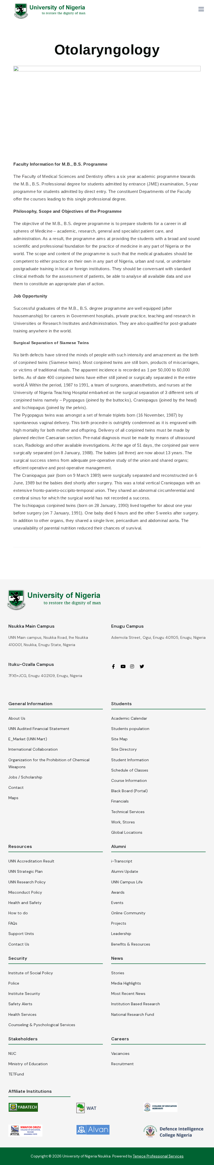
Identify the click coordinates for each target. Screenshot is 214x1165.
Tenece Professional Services (158, 1156)
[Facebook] (115, 666)
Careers (120, 1039)
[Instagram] (134, 666)
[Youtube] (125, 666)
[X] (144, 666)
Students (121, 704)
